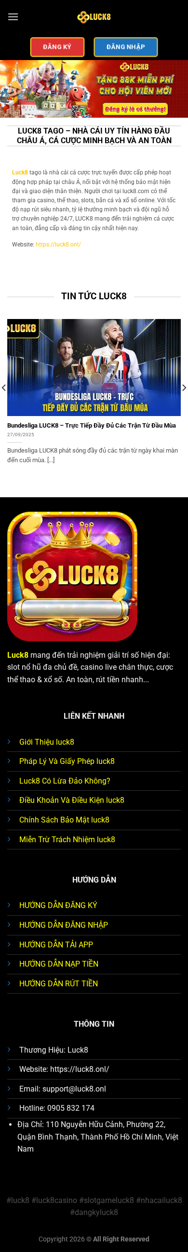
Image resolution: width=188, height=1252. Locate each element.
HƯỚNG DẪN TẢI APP (56, 944)
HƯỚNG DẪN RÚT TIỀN (58, 983)
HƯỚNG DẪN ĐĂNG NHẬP (63, 925)
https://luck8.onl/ (58, 244)
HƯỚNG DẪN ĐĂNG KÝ (58, 905)
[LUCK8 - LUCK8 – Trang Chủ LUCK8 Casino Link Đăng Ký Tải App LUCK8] (94, 17)
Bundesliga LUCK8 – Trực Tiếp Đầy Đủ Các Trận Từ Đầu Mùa (91, 425)
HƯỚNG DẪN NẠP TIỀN (58, 964)
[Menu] (13, 16)
